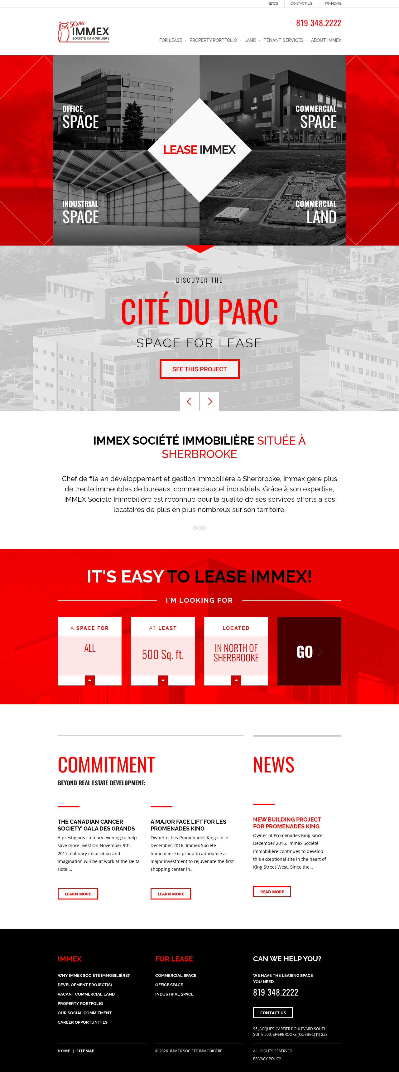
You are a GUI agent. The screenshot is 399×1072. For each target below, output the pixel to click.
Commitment (106, 768)
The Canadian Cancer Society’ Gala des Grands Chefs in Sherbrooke (96, 828)
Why (94, 975)
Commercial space (175, 975)
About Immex (326, 40)
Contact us (301, 4)
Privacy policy (267, 1058)
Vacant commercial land (86, 994)
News (272, 4)
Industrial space (174, 994)
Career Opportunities (83, 1022)
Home (64, 1051)
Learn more (78, 894)
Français (333, 4)
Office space (169, 984)
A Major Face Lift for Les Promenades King (188, 825)
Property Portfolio (213, 40)
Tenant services (284, 40)
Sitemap (85, 1051)
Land (250, 40)
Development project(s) (85, 984)
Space (80, 115)
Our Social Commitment (85, 1013)
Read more (272, 891)
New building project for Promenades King (287, 823)
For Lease (170, 40)
